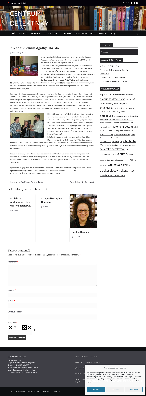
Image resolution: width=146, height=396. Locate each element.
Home (77, 357)
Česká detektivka (54, 173)
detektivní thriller (131, 116)
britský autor (119, 112)
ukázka (107, 165)
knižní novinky (106, 134)
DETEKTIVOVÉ (81, 33)
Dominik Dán (119, 120)
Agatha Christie (108, 94)
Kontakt (98, 362)
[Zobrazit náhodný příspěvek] (137, 33)
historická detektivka (125, 126)
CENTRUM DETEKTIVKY (31, 391)
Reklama (88, 362)
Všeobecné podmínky (84, 368)
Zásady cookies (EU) (83, 374)
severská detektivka (112, 149)
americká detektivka (112, 99)
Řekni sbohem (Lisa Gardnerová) (82, 182)
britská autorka (107, 111)
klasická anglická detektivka (121, 131)
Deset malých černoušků (84, 68)
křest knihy (126, 135)
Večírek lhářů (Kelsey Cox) (110, 66)
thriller (128, 159)
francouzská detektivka (123, 123)
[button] (26, 33)
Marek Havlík (22, 3)
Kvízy (113, 33)
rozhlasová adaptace (128, 145)
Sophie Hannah (80, 232)
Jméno (12, 290)
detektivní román (119, 116)
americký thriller (112, 104)
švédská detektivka (115, 175)
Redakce (78, 362)
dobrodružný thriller (107, 120)
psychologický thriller (109, 141)
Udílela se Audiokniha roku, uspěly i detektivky (20, 202)
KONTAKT (103, 33)
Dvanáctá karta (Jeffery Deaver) (112, 77)
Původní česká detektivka (110, 145)
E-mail (11, 301)
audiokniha (130, 108)
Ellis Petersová (128, 120)
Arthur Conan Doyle (118, 108)
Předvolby (134, 389)
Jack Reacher (104, 131)
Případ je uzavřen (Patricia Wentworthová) (26, 182)
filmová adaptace (106, 123)
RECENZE (34, 33)
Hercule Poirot (105, 127)
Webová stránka (15, 312)
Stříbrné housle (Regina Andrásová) (113, 81)
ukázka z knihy (120, 165)
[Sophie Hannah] (83, 196)
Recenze (94, 357)
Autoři (85, 357)
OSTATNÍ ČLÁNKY (51, 33)
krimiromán (118, 135)
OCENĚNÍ (68, 33)
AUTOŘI (22, 33)
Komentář (13, 262)
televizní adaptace (115, 160)
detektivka (106, 115)
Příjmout (96, 389)
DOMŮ (12, 33)
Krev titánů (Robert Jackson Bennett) (114, 70)
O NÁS (93, 33)
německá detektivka (114, 138)
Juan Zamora (26, 53)
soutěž (122, 154)
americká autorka (124, 94)
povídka (123, 138)
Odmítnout (115, 389)
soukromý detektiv (112, 154)
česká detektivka (113, 170)
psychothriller (127, 141)
